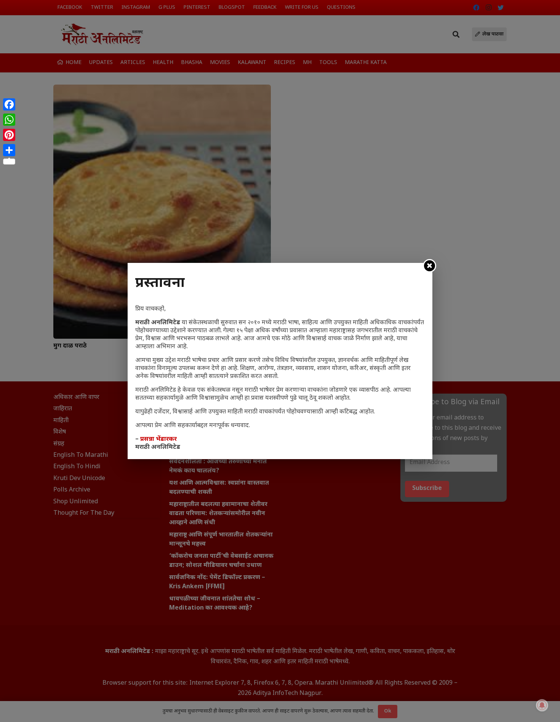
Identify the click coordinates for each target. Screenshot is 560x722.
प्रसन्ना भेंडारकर (158, 439)
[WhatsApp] (9, 119)
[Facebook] (9, 104)
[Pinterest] (9, 134)
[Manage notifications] (542, 705)
